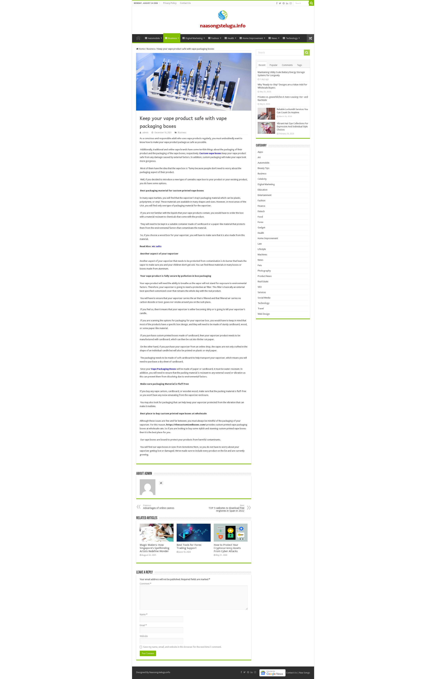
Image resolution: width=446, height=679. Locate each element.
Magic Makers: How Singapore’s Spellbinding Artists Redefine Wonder (154, 548)
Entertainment (264, 195)
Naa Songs (304, 672)
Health (231, 38)
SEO (260, 287)
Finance (261, 206)
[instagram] (290, 3)
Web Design (264, 314)
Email (143, 625)
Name (143, 614)
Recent (262, 65)
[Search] (311, 3)
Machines (262, 254)
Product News (265, 276)
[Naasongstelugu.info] (223, 19)
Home (138, 37)
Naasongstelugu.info (159, 672)
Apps (260, 152)
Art (259, 157)
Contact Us (185, 3)
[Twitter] (280, 3)
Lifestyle (262, 249)
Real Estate (263, 281)
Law (260, 243)
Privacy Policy (169, 3)
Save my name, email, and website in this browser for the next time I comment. (182, 647)
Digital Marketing (194, 38)
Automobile (154, 38)
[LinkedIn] (287, 3)
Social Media (264, 297)
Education (262, 189)
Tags (299, 65)
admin (145, 132)
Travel (261, 308)
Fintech (261, 211)
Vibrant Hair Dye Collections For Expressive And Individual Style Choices (292, 126)
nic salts (157, 246)
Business (172, 38)
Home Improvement (253, 38)
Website (144, 636)
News (274, 38)
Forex (260, 222)
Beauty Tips (263, 168)
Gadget (261, 227)
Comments (287, 65)
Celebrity (262, 179)
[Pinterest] (283, 3)
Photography (264, 270)
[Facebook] (277, 3)
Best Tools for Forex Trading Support (189, 546)
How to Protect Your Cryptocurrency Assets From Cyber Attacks (227, 548)
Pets (260, 265)
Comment (145, 583)
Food (260, 216)
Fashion (215, 38)
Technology (292, 38)
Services (262, 292)
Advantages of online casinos (158, 506)
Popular (274, 65)
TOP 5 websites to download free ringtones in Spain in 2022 (226, 508)
